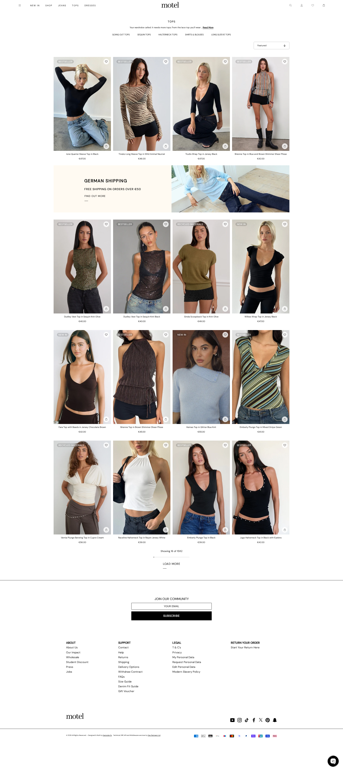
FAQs (121, 677)
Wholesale (72, 657)
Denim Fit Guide (128, 686)
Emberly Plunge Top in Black (201, 537)
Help (121, 652)
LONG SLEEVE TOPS (221, 34)
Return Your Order (245, 643)
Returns (123, 657)
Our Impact (73, 652)
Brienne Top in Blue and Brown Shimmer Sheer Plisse (261, 154)
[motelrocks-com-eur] (170, 5)
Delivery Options (128, 667)
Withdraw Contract (130, 672)
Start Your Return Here (245, 647)
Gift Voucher (126, 691)
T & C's (176, 647)
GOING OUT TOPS (121, 34)
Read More (208, 27)
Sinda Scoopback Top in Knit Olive (201, 316)
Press (69, 667)
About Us (72, 647)
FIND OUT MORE (95, 196)
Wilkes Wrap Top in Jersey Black (261, 316)
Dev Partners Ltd (154, 735)
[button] (106, 61)
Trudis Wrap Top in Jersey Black (201, 154)
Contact (123, 647)
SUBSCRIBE (171, 616)
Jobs (69, 672)
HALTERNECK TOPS (167, 34)
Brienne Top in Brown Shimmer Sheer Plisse (141, 427)
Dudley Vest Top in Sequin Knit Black (141, 316)
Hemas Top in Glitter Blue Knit (201, 427)
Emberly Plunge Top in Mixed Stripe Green (261, 427)
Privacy (177, 652)
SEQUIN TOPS (144, 34)
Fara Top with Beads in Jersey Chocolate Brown (82, 427)
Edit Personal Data (183, 667)
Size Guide (125, 681)
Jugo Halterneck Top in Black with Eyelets (261, 537)
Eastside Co (107, 735)
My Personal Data (183, 657)
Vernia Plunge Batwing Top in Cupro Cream (82, 537)
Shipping (123, 662)
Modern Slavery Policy (186, 672)
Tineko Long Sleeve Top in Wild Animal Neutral (142, 154)
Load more (171, 564)
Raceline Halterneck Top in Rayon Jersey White (141, 537)
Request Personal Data (186, 662)
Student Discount (77, 662)
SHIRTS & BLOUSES (194, 34)
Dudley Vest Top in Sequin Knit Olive (82, 316)
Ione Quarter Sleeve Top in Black (82, 154)
